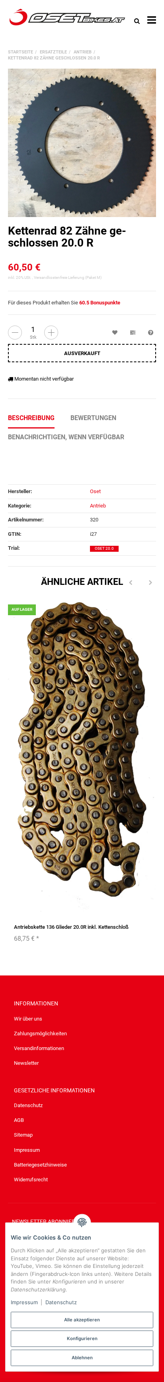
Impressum (27, 1150)
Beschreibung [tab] (31, 418)
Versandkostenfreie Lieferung (59, 277)
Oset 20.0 (104, 548)
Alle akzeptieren (82, 1320)
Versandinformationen (39, 1048)
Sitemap (23, 1135)
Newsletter (26, 1063)
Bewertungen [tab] (93, 418)
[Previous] (130, 582)
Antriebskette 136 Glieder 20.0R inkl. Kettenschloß (71, 927)
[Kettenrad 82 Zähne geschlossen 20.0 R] (82, 143)
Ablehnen (82, 1357)
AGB (19, 1120)
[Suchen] (137, 20)
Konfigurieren (82, 1338)
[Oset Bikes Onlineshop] (67, 20)
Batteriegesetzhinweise (40, 1165)
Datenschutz (28, 1105)
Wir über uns (28, 1019)
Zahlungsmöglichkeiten (40, 1033)
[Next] (150, 582)
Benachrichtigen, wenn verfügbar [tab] (66, 437)
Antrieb (98, 506)
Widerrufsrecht (31, 1180)
